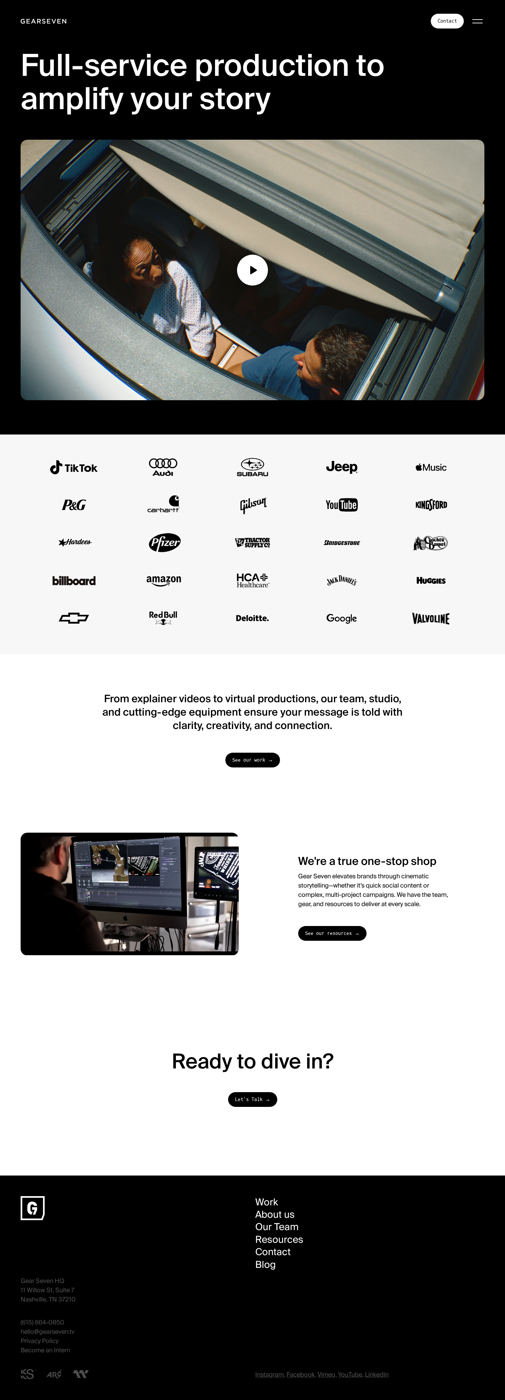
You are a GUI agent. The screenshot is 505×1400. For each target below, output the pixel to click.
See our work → (252, 760)
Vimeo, (327, 1374)
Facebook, (301, 1374)
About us (275, 1214)
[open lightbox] (252, 270)
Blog (265, 1265)
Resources (279, 1240)
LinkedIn (377, 1374)
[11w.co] (81, 1373)
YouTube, (350, 1374)
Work (266, 1202)
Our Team (277, 1227)
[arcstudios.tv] (55, 1374)
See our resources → (332, 933)
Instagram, (270, 1374)
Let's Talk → (252, 1099)
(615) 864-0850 (42, 1322)
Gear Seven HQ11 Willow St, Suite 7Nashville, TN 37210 (48, 1290)
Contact (447, 21)
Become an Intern (45, 1350)
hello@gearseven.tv (48, 1332)
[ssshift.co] (28, 1374)
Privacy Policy (39, 1341)
